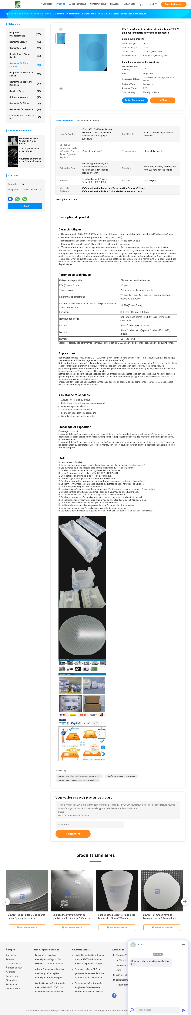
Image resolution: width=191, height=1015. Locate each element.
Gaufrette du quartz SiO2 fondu (121, 776)
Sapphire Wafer (25, 91)
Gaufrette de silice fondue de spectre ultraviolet (79, 776)
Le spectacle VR (13, 963)
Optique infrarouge (25, 97)
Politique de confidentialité (13, 986)
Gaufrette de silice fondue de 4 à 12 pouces (28, 140)
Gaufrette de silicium (25, 103)
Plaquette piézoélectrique (25, 34)
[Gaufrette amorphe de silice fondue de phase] (13, 162)
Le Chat (25, 206)
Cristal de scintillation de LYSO (25, 117)
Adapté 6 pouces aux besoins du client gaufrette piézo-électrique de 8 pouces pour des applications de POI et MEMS (49, 974)
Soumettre (73, 834)
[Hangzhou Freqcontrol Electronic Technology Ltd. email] (10, 197)
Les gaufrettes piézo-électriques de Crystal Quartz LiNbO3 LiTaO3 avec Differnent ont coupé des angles (50, 960)
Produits (10, 959)
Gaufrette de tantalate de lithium (25, 83)
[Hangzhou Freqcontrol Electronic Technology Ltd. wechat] (24, 197)
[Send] (183, 1010)
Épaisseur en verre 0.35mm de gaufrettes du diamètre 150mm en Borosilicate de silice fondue (71, 918)
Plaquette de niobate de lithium (25, 74)
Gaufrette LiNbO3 (25, 42)
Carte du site (12, 976)
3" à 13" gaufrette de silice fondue (29, 149)
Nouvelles (10, 972)
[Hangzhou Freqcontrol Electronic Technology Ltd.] (17, 4)
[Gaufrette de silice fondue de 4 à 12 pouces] (13, 141)
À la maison (11, 955)
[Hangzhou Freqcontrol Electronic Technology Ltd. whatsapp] (17, 197)
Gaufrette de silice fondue (25, 65)
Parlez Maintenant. (174, 4)
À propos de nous (14, 968)
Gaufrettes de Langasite (25, 109)
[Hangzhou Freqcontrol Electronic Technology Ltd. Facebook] (114, 995)
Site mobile (11, 980)
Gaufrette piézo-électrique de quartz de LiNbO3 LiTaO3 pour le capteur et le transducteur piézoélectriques (50, 988)
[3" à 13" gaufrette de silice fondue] (13, 151)
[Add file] (132, 1010)
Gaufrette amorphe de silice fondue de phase (30, 160)
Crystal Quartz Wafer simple (25, 55)
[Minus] (183, 944)
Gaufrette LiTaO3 (25, 48)
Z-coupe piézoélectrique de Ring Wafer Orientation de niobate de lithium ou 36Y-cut (89, 987)
